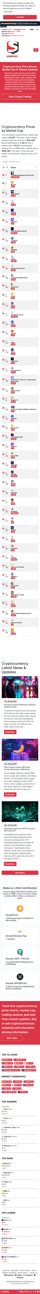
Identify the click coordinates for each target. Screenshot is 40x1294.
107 (6, 269)
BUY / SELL (12, 1038)
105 (6, 250)
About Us (6, 1270)
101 (6, 213)
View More (20, 873)
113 (6, 334)
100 (6, 203)
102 (6, 222)
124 (6, 447)
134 (6, 549)
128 (6, 484)
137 (6, 577)
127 (6, 475)
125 (6, 456)
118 (6, 381)
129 (6, 493)
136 (6, 567)
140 (6, 614)
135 (6, 558)
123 (6, 437)
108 (6, 278)
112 (6, 324)
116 (6, 362)
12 (6, 400)
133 (6, 540)
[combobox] (32, 29)
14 (6, 605)
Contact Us (33, 1273)
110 (6, 306)
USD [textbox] (31, 29)
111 (6, 315)
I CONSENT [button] (20, 17)
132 (6, 530)
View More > (6, 1107)
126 (6, 465)
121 (6, 419)
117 (6, 371)
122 (6, 428)
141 (6, 623)
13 (6, 502)
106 (6, 259)
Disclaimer (14, 1270)
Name (13, 167)
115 (6, 352)
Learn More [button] (8, 11)
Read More (10, 732)
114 (6, 343)
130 (6, 512)
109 (6, 287)
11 (6, 297)
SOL (6, 1291)
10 (6, 194)
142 (6, 632)
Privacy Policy (25, 1270)
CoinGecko (25, 1283)
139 (6, 595)
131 (6, 521)
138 (6, 586)
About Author (22, 1273)
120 (6, 410)
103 (6, 232)
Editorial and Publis (9, 1273)
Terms (33, 1270)
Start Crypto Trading (20, 96)
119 (6, 391)
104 (6, 241)
